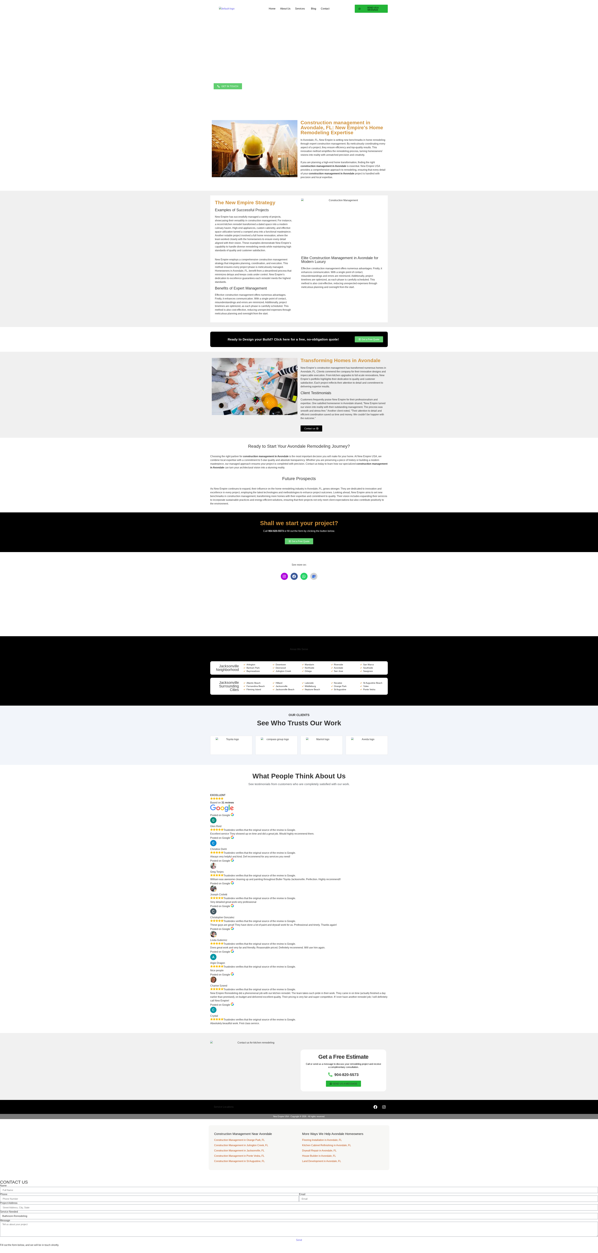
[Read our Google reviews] (313, 576)
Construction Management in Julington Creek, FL (241, 1145)
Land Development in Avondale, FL (321, 1161)
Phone (3, 1194)
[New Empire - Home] (226, 9)
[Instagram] (284, 576)
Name (3, 1185)
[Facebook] (294, 576)
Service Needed (9, 1212)
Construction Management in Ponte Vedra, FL (239, 1156)
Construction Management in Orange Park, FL (239, 1140)
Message (5, 1220)
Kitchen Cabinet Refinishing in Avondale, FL (326, 1145)
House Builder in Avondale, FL (319, 1156)
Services (300, 8)
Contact (325, 8)
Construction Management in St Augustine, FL (239, 1161)
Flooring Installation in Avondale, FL (322, 1140)
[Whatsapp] (304, 576)
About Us (285, 8)
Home (272, 8)
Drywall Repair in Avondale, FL (319, 1150)
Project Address (8, 1203)
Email (302, 1194)
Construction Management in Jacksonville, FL (239, 1150)
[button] (301, 8)
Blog (313, 8)
